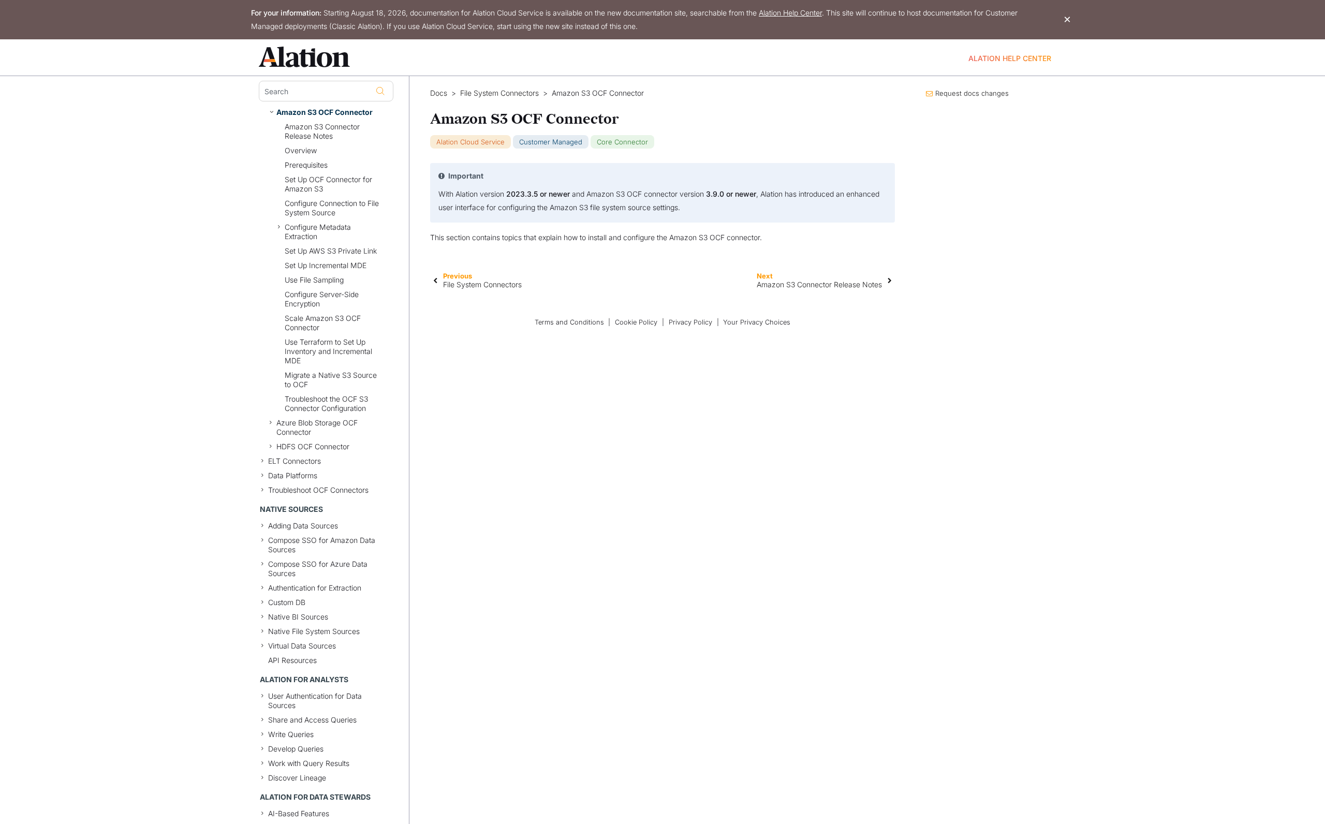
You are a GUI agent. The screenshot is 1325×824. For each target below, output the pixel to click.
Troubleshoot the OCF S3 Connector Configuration (326, 403)
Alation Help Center (790, 12)
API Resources (292, 660)
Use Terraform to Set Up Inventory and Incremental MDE (328, 351)
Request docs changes (972, 93)
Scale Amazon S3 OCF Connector (323, 323)
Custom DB (286, 602)
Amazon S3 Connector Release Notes (322, 131)
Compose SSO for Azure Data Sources (317, 569)
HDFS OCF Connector (312, 446)
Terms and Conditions (569, 322)
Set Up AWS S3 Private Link (331, 250)
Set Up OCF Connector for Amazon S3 (328, 184)
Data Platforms (292, 475)
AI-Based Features (298, 813)
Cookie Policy (636, 322)
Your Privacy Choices (756, 322)
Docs (438, 93)
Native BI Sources (298, 616)
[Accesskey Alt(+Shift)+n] (890, 280)
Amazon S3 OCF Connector (324, 112)
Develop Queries (295, 748)
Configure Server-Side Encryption (322, 299)
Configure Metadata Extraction (318, 232)
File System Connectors (499, 93)
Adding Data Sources (303, 525)
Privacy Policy (690, 322)
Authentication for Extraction (314, 587)
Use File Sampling (314, 279)
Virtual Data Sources (302, 645)
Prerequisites (306, 164)
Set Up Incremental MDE (325, 265)
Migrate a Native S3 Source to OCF (331, 380)
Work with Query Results (308, 763)
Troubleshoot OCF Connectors (318, 489)
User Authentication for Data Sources (315, 700)
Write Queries (291, 734)
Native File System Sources (314, 631)
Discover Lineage (297, 777)
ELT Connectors (294, 461)
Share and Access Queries (312, 719)
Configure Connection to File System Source (332, 208)
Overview (301, 150)
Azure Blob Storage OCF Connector (317, 427)
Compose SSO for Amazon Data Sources (321, 545)
